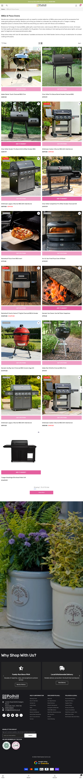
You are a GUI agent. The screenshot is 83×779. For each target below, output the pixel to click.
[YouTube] (16, 715)
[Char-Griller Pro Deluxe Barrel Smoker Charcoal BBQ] (62, 66)
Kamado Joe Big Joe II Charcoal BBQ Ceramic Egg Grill (17, 368)
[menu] (2, 5)
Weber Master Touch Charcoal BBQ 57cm (13, 94)
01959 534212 (9, 708)
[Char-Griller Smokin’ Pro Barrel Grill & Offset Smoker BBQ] (21, 121)
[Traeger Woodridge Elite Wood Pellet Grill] (21, 450)
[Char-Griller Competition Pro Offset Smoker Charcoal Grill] (62, 176)
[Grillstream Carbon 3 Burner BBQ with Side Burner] (62, 395)
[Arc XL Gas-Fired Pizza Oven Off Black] (62, 231)
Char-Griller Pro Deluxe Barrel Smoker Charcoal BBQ (58, 94)
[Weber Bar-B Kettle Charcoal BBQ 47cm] (62, 340)
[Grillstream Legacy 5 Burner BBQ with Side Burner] (21, 395)
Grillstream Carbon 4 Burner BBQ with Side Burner (57, 149)
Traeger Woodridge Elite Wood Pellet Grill (13, 477)
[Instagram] (8, 715)
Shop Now (41, 586)
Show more (41, 492)
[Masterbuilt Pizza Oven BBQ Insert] (21, 231)
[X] (21, 715)
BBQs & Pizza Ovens (13, 9)
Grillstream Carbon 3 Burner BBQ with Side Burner (57, 423)
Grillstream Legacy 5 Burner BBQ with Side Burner (16, 423)
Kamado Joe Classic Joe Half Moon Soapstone (56, 313)
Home (3, 9)
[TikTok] (12, 715)
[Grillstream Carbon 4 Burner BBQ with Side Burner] (62, 121)
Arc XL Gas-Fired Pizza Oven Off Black (53, 258)
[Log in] (76, 5)
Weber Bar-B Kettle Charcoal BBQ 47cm (54, 368)
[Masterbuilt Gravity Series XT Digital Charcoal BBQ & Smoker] (21, 285)
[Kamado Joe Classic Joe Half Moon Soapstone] (62, 285)
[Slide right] (79, 676)
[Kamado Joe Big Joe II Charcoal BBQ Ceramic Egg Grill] (21, 340)
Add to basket (21, 144)
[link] (28, 776)
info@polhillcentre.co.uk (12, 710)
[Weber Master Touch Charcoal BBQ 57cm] (21, 66)
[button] (39, 43)
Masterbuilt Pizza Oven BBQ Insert (11, 258)
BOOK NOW (52, 1)
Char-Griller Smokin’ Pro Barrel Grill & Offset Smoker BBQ (18, 149)
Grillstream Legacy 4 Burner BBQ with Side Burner (16, 204)
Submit (30, 735)
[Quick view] (38, 49)
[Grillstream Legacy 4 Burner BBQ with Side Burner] (21, 176)
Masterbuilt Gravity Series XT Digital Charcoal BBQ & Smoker (19, 313)
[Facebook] (4, 715)
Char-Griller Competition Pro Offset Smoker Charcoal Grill (59, 204)
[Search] (7, 5)
